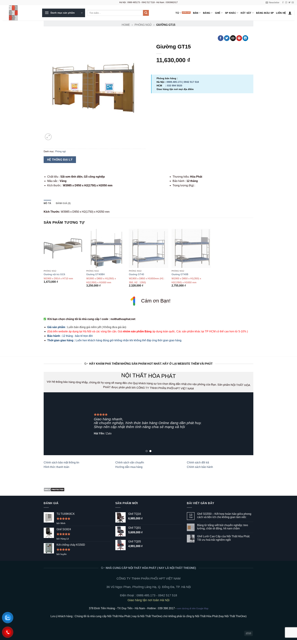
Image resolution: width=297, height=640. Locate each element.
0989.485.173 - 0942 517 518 (156, 595)
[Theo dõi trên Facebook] (283, 2)
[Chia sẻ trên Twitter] (227, 38)
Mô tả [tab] (47, 203)
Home (126, 24)
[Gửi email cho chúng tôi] (293, 2)
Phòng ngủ (143, 24)
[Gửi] (146, 13)
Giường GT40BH (95, 274)
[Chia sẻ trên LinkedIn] (245, 38)
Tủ (177, 13)
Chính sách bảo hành (200, 466)
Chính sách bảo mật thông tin (61, 462)
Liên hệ (281, 13)
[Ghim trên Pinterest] (239, 38)
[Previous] (52, 423)
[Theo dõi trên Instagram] (286, 2)
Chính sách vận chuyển (129, 462)
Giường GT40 (136, 274)
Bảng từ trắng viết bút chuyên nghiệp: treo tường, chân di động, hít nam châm (222, 527)
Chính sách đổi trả (198, 462)
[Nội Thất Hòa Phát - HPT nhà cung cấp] (20, 13)
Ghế (217, 13)
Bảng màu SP (265, 13)
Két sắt (246, 13)
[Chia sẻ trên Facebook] (220, 38)
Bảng (206, 13)
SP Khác (230, 13)
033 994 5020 (174, 85)
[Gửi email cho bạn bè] (233, 38)
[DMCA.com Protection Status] (54, 489)
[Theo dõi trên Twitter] (289, 2)
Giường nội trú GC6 (54, 274)
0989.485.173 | (175, 82)
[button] (272, 2)
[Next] (245, 423)
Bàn (195, 13)
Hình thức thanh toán (56, 466)
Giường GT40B (180, 274)
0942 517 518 (191, 82)
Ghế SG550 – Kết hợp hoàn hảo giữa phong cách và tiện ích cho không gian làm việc (224, 515)
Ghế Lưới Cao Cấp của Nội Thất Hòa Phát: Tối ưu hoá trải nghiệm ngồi (223, 538)
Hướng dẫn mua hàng (128, 466)
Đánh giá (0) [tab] (63, 203)
